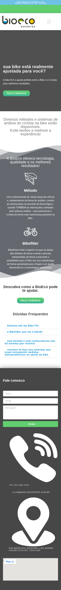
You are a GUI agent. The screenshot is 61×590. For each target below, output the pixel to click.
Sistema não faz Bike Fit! (23, 325)
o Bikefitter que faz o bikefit (24, 332)
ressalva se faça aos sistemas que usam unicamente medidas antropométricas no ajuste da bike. (28, 352)
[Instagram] (30, 8)
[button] (49, 21)
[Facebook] (22, 8)
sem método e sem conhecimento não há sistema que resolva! (30, 342)
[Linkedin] (38, 8)
